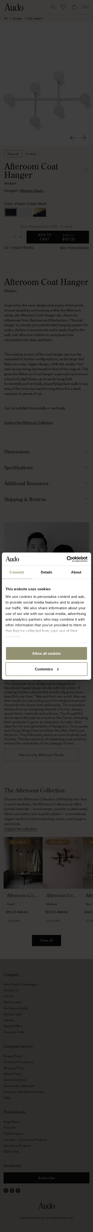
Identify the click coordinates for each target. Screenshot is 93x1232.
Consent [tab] (17, 572)
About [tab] (76, 572)
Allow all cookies (46, 653)
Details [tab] (46, 572)
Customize (44, 669)
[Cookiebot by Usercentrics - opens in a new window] (67, 559)
